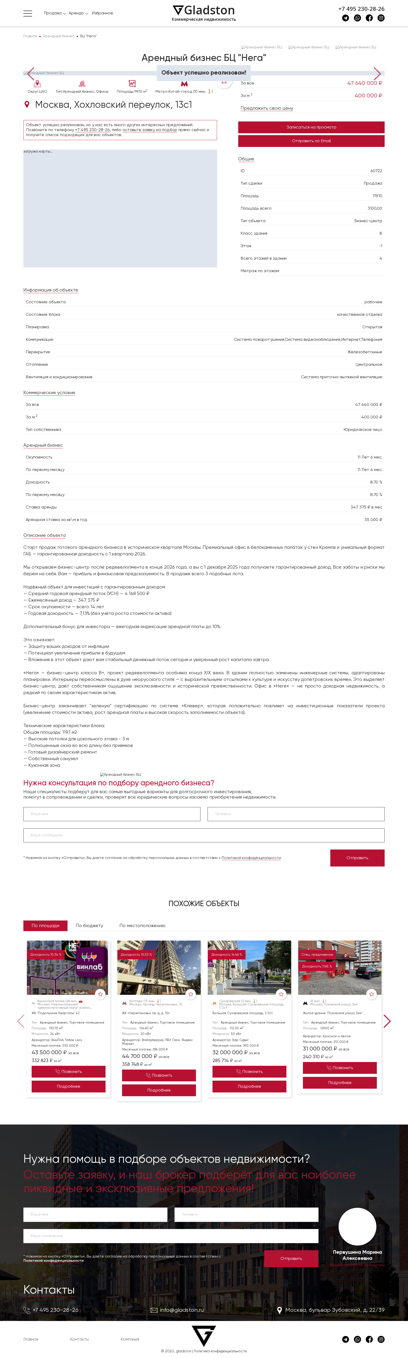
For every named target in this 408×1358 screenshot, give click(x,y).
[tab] (38, 64)
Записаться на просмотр (311, 127)
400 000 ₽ (368, 96)
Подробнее (68, 1086)
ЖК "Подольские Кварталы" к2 (56, 1013)
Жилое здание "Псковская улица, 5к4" (333, 1013)
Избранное (102, 13)
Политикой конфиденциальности (251, 858)
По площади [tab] (45, 925)
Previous (30, 73)
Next (377, 73)
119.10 (377, 196)
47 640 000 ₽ (364, 83)
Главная (30, 1339)
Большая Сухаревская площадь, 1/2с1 (242, 1013)
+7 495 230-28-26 (361, 8)
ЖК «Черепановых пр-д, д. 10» (146, 1013)
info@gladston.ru (182, 1310)
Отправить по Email (311, 141)
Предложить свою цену (267, 108)
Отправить (357, 858)
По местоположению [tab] (142, 925)
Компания (130, 1339)
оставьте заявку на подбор (150, 130)
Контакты (49, 1290)
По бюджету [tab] (89, 925)
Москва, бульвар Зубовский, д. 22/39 (335, 1310)
